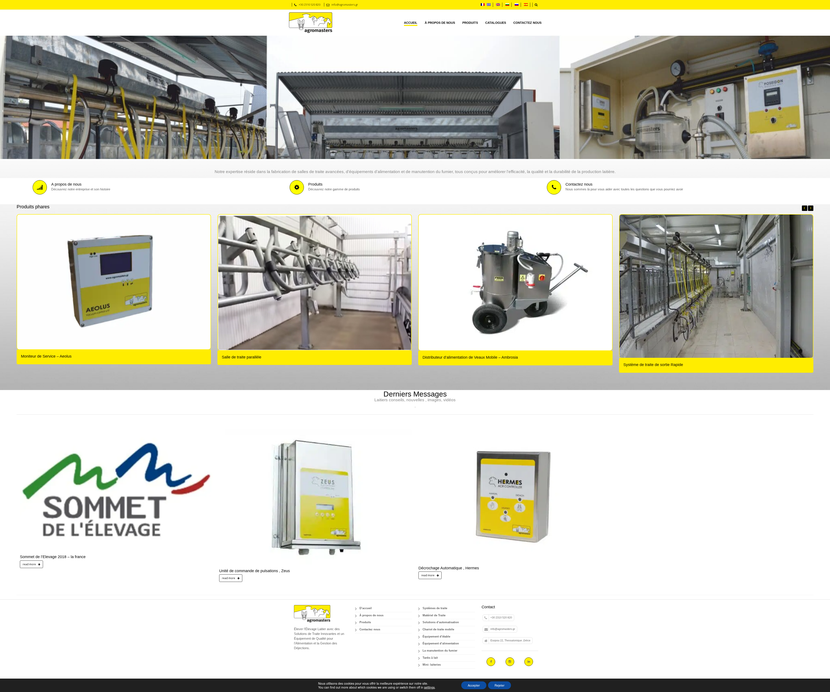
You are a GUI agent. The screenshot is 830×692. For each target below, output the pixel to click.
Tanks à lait (430, 546)
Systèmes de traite (435, 497)
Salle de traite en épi (39, 254)
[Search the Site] (536, 4)
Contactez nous (527, 22)
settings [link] (429, 687)
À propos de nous (440, 22)
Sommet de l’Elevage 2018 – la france (53, 446)
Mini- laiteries (432, 554)
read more (30, 453)
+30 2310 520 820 (501, 506)
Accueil (410, 22)
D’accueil (365, 497)
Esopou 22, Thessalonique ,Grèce (510, 529)
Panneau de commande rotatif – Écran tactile (462, 254)
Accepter (474, 685)
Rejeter (499, 685)
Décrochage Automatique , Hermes (448, 457)
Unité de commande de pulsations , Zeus (254, 460)
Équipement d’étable (436, 525)
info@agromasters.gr (502, 518)
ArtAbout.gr (366, 574)
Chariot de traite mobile (438, 518)
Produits (470, 22)
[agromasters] (311, 23)
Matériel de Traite (434, 504)
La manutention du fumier (440, 539)
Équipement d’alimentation (441, 532)
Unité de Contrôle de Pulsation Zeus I (255, 254)
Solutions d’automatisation (441, 511)
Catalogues (495, 22)
